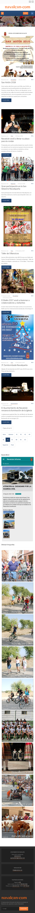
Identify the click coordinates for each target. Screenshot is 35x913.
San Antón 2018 (8, 82)
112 (20, 882)
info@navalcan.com (17, 870)
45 (3, 439)
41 (16, 434)
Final (12, 445)
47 (12, 439)
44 (29, 434)
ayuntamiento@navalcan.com (17, 858)
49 (20, 439)
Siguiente (5, 445)
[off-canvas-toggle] (2, 13)
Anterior (11, 434)
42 (21, 434)
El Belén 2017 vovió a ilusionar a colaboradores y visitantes (15, 301)
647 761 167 (26, 886)
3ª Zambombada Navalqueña (14, 365)
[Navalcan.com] (17, 7)
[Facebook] (30, 2)
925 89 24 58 (23, 884)
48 (16, 439)
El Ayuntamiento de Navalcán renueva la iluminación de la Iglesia (16, 409)
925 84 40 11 (17, 856)
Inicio (4, 434)
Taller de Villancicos (10, 253)
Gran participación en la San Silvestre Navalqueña (13, 187)
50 (25, 439)
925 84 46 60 (15, 886)
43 (25, 434)
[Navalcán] (14, 897)
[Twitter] (33, 2)
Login (25, 13)
